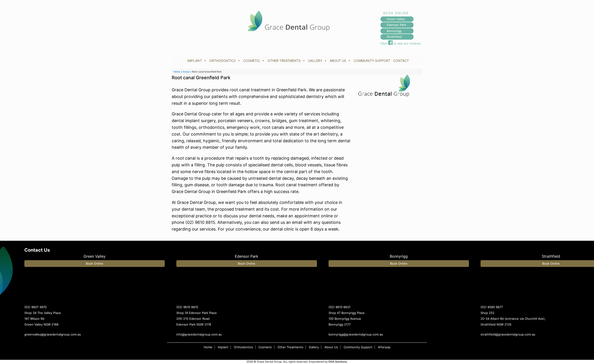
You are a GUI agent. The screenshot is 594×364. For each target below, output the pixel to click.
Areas (186, 71)
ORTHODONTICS (222, 61)
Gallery (314, 347)
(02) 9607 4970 (35, 307)
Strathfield (394, 36)
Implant (223, 347)
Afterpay (384, 347)
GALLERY (315, 61)
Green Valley (396, 19)
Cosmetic (265, 347)
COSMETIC (251, 61)
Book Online (94, 263)
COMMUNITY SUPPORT (372, 61)
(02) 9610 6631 (339, 307)
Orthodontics (243, 347)
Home (177, 71)
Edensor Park (396, 25)
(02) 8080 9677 (492, 307)
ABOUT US (338, 61)
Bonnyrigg (394, 31)
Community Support (358, 347)
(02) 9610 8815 (187, 307)
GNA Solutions (337, 361)
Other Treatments (290, 347)
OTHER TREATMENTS (284, 61)
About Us (331, 347)
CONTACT (401, 61)
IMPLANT (194, 61)
